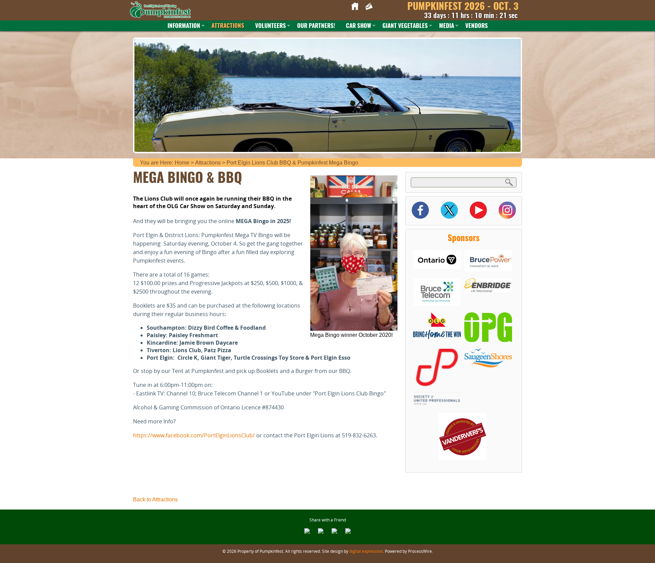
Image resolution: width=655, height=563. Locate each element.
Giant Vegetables (405, 26)
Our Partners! (316, 26)
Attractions (228, 26)
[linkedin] (348, 531)
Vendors (476, 26)
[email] (307, 531)
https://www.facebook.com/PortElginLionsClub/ (194, 435)
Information (184, 26)
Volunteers (270, 26)
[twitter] (334, 531)
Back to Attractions (155, 499)
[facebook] (320, 531)
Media (446, 26)
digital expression (366, 551)
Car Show (358, 26)
